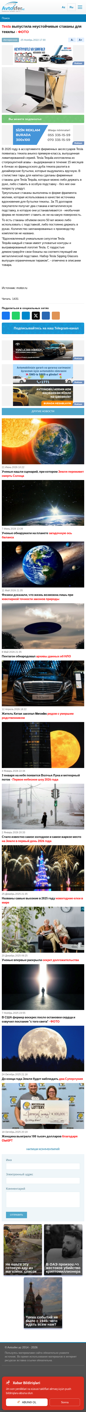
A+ (80, 39)
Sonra (65, 1402)
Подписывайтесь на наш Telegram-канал (46, 328)
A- (72, 39)
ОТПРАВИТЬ (16, 1215)
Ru (71, 7)
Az (63, 7)
